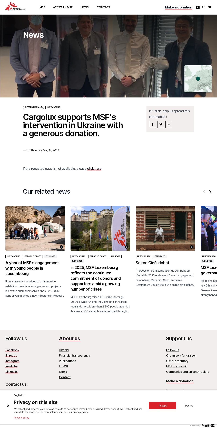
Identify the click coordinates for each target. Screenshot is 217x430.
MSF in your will (176, 366)
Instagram (12, 361)
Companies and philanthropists (187, 371)
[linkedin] (168, 124)
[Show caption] (61, 247)
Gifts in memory (177, 361)
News (85, 7)
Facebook (12, 350)
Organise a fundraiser (181, 355)
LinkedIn (11, 371)
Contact (103, 7)
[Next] (210, 191)
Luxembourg (53, 107)
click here (94, 169)
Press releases (33, 256)
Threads (11, 355)
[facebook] (152, 124)
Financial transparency (74, 355)
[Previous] (204, 191)
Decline (189, 405)
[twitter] (160, 124)
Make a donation (178, 7)
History (64, 350)
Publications (67, 361)
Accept (163, 405)
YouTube (11, 366)
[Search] (204, 7)
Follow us (172, 350)
